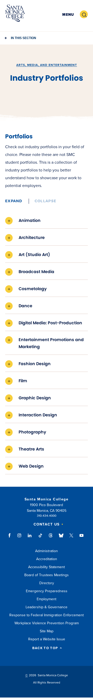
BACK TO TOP (45, 648)
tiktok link (40, 538)
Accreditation (46, 559)
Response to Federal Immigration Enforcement (46, 615)
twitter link (71, 538)
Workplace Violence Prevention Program (46, 623)
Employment (46, 599)
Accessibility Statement (46, 567)
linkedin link (30, 538)
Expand (13, 201)
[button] (68, 14)
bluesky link (61, 538)
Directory (46, 583)
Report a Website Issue (46, 639)
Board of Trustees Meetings (46, 575)
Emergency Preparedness (46, 591)
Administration (46, 551)
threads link (51, 538)
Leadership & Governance (46, 607)
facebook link (11, 538)
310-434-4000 (46, 516)
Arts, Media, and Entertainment (46, 65)
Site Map (46, 631)
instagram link (20, 538)
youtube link (81, 538)
